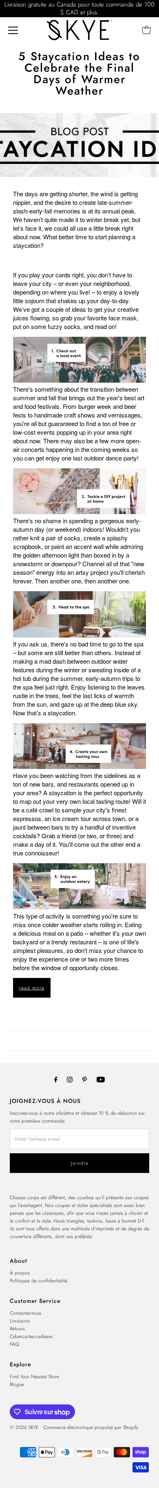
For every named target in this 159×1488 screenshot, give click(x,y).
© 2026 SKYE (24, 1427)
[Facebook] (55, 1079)
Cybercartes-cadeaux (31, 1336)
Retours (17, 1328)
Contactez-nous (25, 1312)
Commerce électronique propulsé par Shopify (90, 1427)
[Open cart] (146, 30)
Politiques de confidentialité (38, 1280)
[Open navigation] (13, 30)
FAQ (14, 1344)
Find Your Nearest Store (34, 1376)
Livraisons (20, 1320)
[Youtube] (101, 1079)
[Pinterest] (84, 1079)
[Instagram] (70, 1079)
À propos (20, 1272)
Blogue (17, 1384)
